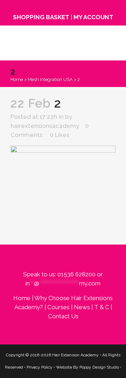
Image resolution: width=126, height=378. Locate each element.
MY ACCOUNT (93, 17)
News (82, 307)
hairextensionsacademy (44, 125)
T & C (101, 307)
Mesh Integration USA (50, 79)
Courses (58, 307)
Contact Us (63, 316)
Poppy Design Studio (99, 367)
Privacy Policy (39, 367)
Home (16, 79)
